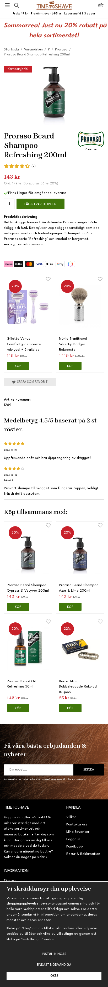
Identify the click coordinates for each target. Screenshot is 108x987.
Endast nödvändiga (54, 965)
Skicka (88, 769)
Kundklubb (74, 846)
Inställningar (54, 954)
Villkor (71, 817)
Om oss (10, 880)
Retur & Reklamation (83, 854)
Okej (54, 976)
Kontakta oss (76, 824)
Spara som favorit (31, 382)
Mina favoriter (77, 832)
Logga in (73, 839)
